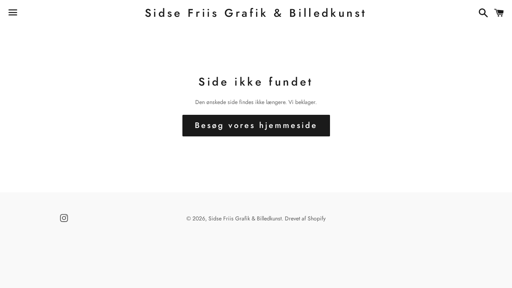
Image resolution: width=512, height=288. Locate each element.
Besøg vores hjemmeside (256, 125)
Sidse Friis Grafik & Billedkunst (256, 13)
